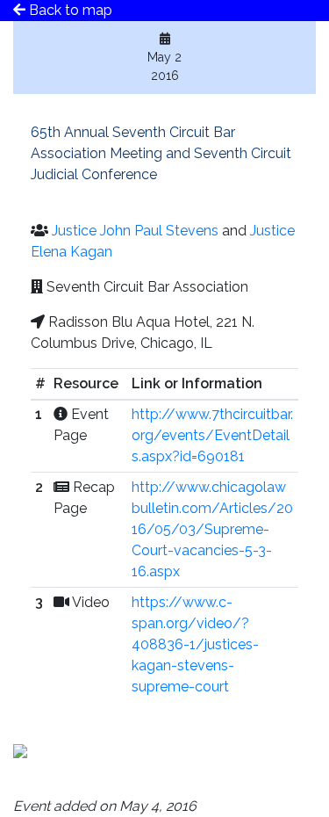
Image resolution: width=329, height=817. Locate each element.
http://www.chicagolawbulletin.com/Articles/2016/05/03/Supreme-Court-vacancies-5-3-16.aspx (212, 529)
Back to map (68, 10)
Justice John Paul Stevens (135, 230)
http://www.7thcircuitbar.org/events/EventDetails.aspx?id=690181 (212, 435)
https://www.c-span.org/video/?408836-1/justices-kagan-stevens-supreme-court (195, 644)
